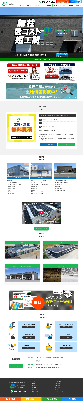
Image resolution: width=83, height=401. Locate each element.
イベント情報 (34, 389)
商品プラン (37, 5)
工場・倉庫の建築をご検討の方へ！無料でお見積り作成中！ (50, 357)
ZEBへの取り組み (35, 394)
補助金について (58, 385)
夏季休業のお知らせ (41, 361)
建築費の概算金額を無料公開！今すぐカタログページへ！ (49, 364)
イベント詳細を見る (48, 144)
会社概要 (71, 5)
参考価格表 (34, 385)
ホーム (22, 5)
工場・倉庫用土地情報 (36, 391)
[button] (2, 32)
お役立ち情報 (57, 387)
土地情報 (78, 5)
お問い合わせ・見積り (59, 393)
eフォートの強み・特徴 (59, 5)
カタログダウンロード (59, 394)
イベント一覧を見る (66, 144)
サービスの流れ (47, 5)
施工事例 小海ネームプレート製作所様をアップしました (49, 367)
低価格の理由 (57, 383)
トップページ (34, 381)
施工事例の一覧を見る (41, 228)
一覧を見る (16, 366)
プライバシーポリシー (59, 391)
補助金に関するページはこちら (41, 59)
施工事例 (29, 5)
